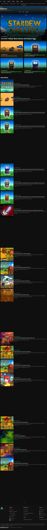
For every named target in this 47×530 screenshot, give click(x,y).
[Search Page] (46, 1)
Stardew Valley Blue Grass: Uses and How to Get (22, 267)
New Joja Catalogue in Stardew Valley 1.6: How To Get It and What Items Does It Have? (29, 169)
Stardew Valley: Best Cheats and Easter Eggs (18, 38)
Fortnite (43, 3)
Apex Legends (13, 514)
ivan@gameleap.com (43, 519)
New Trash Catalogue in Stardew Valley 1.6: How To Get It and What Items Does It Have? (29, 182)
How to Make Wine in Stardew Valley (20, 449)
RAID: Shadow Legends (4, 3)
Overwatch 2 (13, 518)
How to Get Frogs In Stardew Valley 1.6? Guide (9, 55)
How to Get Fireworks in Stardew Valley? (21, 422)
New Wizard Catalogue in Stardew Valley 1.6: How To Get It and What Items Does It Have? (34, 55)
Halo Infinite (13, 513)
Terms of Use (25, 511)
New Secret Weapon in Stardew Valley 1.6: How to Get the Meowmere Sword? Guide (28, 210)
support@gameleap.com (27, 519)
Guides (12, 10)
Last (25, 502)
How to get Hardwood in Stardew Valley (21, 463)
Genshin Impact (38, 3)
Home (1, 10)
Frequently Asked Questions (28, 513)
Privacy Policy (25, 509)
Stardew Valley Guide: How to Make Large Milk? (22, 253)
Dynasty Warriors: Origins (24, 3)
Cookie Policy (25, 514)
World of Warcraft (32, 3)
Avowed (18, 3)
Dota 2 (12, 509)
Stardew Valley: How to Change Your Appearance (22, 351)
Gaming (3, 10)
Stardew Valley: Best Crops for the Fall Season (22, 280)
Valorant (12, 516)
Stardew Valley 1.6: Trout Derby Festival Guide (22, 365)
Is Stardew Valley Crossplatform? (19, 435)
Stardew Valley (7, 10)
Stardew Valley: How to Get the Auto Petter (21, 294)
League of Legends (12, 3)
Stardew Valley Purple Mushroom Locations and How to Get (24, 337)
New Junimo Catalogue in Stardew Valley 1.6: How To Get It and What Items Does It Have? (11, 72)
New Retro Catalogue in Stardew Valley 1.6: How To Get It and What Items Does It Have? (29, 196)
